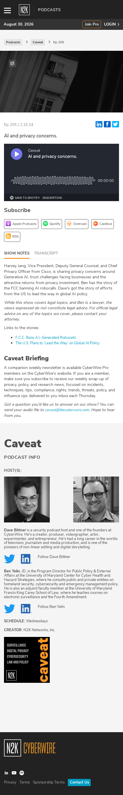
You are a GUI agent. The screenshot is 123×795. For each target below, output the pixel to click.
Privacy (10, 782)
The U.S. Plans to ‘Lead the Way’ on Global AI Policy (57, 343)
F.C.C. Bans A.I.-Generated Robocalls (45, 337)
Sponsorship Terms (49, 782)
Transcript (46, 253)
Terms (24, 782)
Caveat (22, 443)
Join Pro (92, 24)
